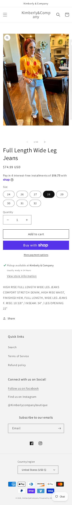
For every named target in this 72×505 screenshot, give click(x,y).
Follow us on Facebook (23, 388)
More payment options (36, 254)
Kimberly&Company (30, 498)
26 (22, 194)
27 (35, 194)
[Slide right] (44, 142)
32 (35, 203)
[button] (5, 14)
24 (8, 194)
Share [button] (11, 318)
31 (22, 203)
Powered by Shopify (47, 498)
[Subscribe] (59, 428)
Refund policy (17, 365)
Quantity (8, 212)
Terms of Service (18, 356)
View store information (22, 276)
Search (12, 347)
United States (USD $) (34, 469)
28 (48, 194)
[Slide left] (27, 142)
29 (62, 194)
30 (8, 203)
